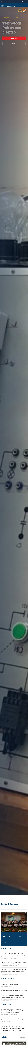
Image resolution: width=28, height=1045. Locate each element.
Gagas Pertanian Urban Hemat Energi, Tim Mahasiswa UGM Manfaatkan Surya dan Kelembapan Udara (13, 971)
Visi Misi (14, 43)
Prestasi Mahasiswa (13, 907)
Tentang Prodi (14, 38)
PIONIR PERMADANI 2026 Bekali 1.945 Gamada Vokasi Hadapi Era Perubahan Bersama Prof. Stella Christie (12, 997)
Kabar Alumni (21, 907)
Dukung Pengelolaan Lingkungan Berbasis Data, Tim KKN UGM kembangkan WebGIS (13, 963)
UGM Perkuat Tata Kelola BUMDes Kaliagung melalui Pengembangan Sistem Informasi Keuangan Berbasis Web (13, 1028)
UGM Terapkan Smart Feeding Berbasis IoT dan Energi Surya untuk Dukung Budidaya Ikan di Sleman (13, 1019)
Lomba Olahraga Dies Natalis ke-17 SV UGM (14, 990)
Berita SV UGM (8, 978)
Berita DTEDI (7, 1004)
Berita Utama (4, 907)
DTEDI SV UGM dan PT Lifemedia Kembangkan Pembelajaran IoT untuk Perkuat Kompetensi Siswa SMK (12, 1010)
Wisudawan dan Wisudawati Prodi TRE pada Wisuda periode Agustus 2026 (13, 936)
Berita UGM (7, 949)
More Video (23, 1037)
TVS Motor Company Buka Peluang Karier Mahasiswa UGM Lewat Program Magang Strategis (13, 955)
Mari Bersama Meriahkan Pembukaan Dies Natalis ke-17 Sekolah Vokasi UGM (13, 983)
